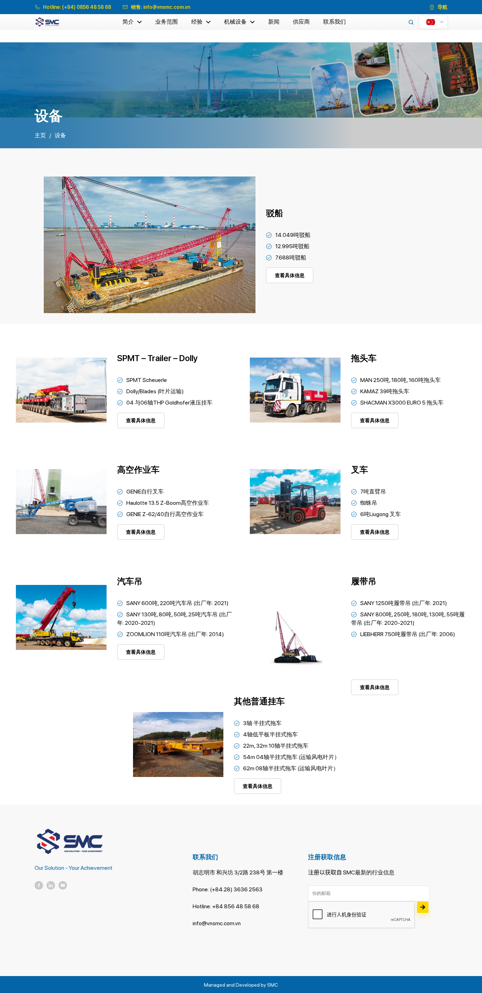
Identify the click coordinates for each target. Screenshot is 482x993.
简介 (128, 21)
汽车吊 (130, 581)
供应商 (301, 21)
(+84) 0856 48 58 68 (86, 7)
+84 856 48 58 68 (235, 906)
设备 (60, 135)
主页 (40, 135)
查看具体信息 (290, 275)
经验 (197, 21)
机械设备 (235, 21)
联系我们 (334, 21)
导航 (442, 7)
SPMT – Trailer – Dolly (157, 358)
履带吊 (363, 581)
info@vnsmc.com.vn (166, 7)
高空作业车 (138, 470)
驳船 (274, 213)
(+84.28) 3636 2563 (236, 889)
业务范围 (166, 21)
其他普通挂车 (259, 701)
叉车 (359, 470)
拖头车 (363, 358)
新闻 (273, 21)
